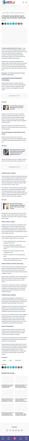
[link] (3, 24)
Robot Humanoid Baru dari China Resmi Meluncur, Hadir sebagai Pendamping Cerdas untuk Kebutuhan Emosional (17, 152)
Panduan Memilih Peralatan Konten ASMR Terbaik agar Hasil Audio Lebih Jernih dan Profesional (20, 414)
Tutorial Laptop (18, 360)
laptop (10, 360)
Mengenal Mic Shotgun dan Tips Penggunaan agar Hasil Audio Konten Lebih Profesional (8, 414)
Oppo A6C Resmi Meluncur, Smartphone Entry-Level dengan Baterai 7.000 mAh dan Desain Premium (17, 206)
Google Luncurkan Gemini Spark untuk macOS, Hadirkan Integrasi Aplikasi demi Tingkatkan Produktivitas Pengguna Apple (21, 400)
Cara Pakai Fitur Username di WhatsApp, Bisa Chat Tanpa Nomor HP (17, 107)
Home (3, 439)
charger (12, 316)
